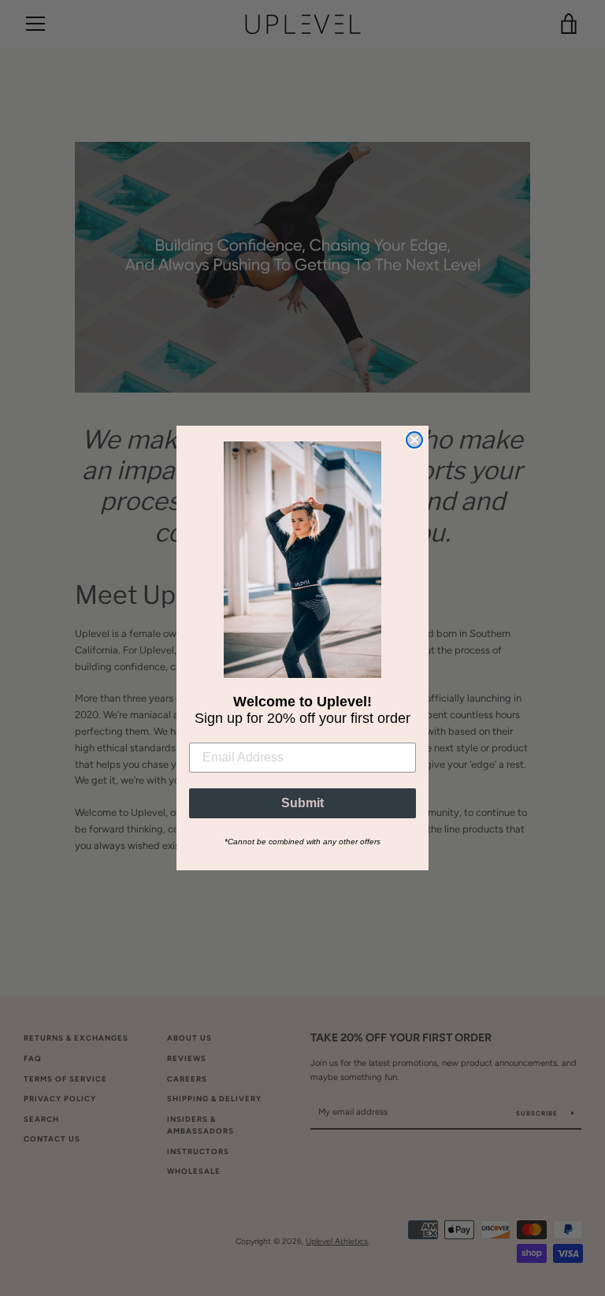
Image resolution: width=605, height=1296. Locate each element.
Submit (302, 803)
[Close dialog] (414, 440)
